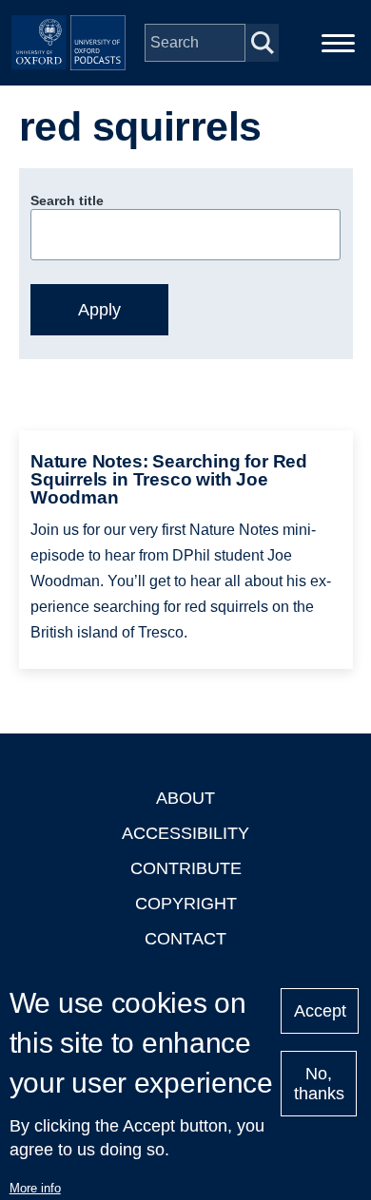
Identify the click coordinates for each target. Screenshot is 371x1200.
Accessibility (185, 833)
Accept (320, 1010)
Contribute (186, 868)
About (185, 798)
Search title (67, 200)
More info (35, 1188)
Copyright (186, 903)
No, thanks (319, 1083)
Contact (185, 938)
